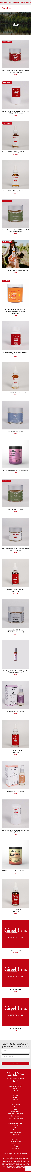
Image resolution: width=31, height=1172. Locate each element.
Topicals (15, 1095)
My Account (15, 1134)
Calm (15, 1109)
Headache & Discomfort (15, 1114)
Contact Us (15, 1125)
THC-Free (15, 1100)
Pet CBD (15, 1097)
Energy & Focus (15, 1116)
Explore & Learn (15, 1144)
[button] (28, 8)
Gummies (15, 1088)
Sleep (15, 1107)
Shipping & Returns (15, 1132)
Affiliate (15, 1146)
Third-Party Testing (15, 1141)
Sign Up (15, 1063)
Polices (15, 1130)
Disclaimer (15, 1148)
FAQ (15, 1128)
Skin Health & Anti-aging (15, 1118)
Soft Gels (15, 1090)
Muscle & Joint (15, 1111)
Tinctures (15, 1093)
